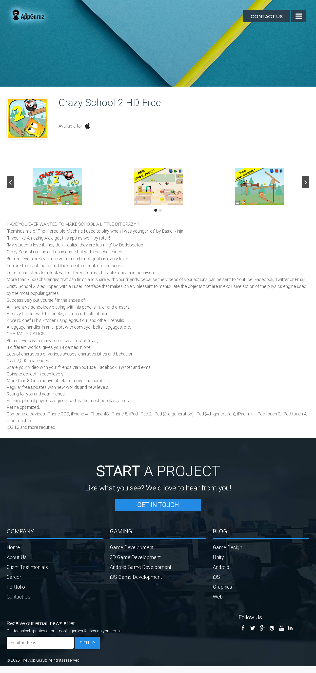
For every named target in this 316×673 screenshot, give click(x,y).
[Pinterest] (272, 628)
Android (221, 567)
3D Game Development (135, 557)
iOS (216, 577)
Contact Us (267, 16)
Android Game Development (140, 567)
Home (13, 547)
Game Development (132, 547)
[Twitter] (252, 628)
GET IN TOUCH (158, 505)
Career (14, 577)
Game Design (227, 547)
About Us (17, 557)
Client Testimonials (27, 567)
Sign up (87, 642)
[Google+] (262, 628)
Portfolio (16, 587)
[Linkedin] (290, 628)
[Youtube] (281, 628)
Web (218, 597)
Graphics (222, 587)
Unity (218, 557)
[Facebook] (243, 628)
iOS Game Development (136, 577)
